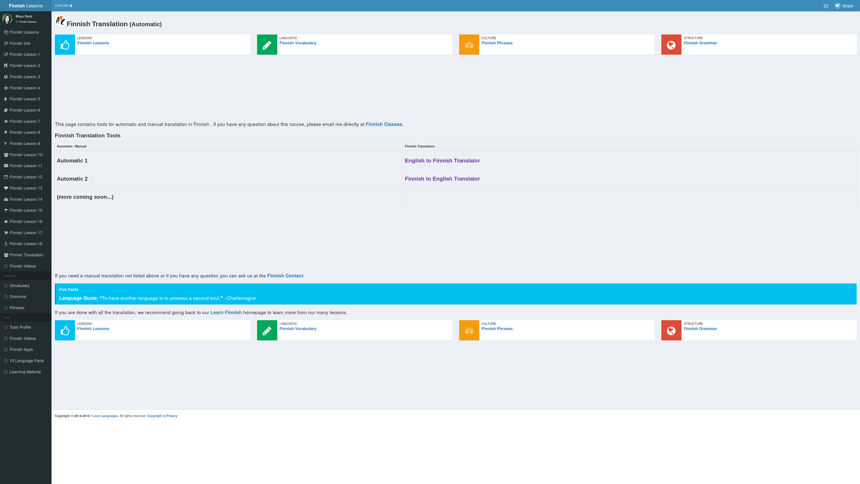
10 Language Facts (26, 360)
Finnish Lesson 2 (24, 65)
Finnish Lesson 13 (25, 188)
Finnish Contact (285, 275)
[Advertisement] (189, 89)
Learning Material (25, 371)
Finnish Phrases (497, 43)
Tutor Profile (20, 327)
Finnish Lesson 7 (24, 121)
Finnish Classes (27, 21)
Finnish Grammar (700, 43)
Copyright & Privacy (162, 415)
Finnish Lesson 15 (25, 210)
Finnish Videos (22, 266)
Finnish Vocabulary (298, 43)
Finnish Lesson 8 (24, 132)
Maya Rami (24, 16)
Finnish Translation (26, 254)
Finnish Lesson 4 (24, 88)
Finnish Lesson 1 (24, 54)
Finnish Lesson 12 (25, 176)
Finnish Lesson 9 (24, 143)
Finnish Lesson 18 (25, 243)
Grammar (18, 296)
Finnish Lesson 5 (24, 99)
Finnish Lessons (93, 43)
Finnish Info (19, 43)
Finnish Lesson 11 (25, 165)
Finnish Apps (21, 349)
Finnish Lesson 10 (25, 154)
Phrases (16, 307)
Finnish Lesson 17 (25, 232)
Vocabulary (19, 285)
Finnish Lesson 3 (24, 76)
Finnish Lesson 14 (25, 199)
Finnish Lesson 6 (24, 110)
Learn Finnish (227, 312)
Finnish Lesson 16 (25, 221)
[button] (64, 5)
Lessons (26, 5)
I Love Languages (104, 415)
